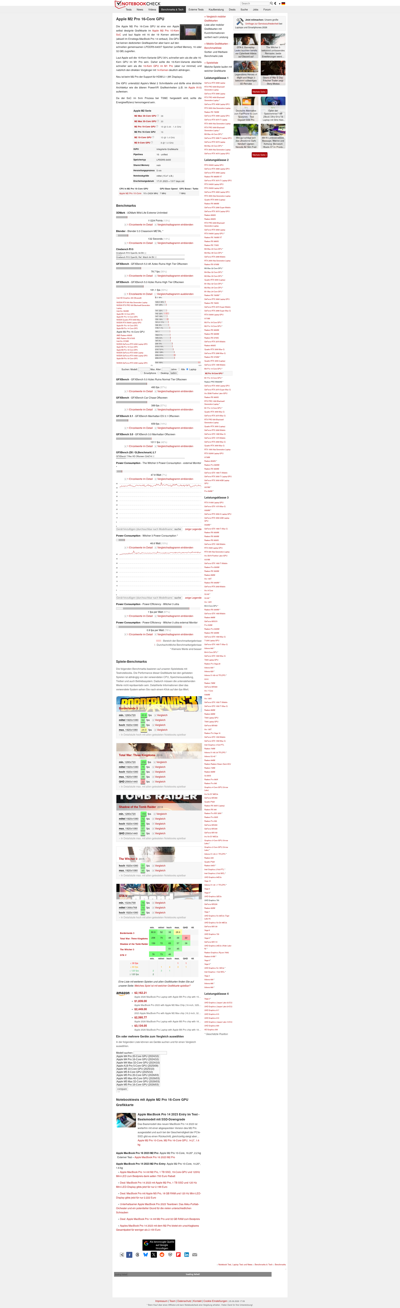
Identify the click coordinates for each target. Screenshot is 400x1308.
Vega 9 (207, 888)
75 (143, 767)
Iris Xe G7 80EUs (211, 836)
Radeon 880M (209, 617)
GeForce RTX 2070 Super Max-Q (217, 389)
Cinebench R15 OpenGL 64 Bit (131, 250)
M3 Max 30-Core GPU (213, 276)
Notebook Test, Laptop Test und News (235, 1264)
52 (143, 720)
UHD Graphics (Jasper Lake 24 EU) (218, 1006)
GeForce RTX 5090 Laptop (214, 83)
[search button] (271, 3)
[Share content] (122, 1255)
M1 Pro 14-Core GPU (212, 408)
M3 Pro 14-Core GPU (212, 368)
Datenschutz (184, 1301)
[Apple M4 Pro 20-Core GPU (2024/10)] (138, 1056)
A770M (207, 318)
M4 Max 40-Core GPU (213, 146)
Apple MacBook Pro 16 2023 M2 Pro (155, 1157)
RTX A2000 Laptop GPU (213, 453)
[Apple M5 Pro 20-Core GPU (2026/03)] (138, 1075)
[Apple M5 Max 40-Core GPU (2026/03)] (138, 1078)
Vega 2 (207, 998)
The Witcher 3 (128, 859)
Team (172, 1301)
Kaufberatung (216, 9)
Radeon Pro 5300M (211, 629)
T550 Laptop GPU (211, 717)
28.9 (144, 730)
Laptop (192, 369)
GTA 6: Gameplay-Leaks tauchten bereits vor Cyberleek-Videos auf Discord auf (246, 52)
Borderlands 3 (128, 708)
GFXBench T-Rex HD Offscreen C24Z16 (136, 454)
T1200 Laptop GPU (211, 640)
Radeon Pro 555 (210, 821)
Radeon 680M (209, 714)
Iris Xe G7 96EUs (211, 794)
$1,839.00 (140, 1001)
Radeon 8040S (210, 461)
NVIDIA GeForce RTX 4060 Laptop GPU (132, 355)
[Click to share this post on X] (154, 1255)
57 (143, 828)
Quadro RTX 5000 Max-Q (214, 349)
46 (143, 912)
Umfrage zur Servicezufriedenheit (262, 23)
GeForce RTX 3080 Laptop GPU (217, 168)
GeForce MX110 (210, 942)
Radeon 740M (209, 768)
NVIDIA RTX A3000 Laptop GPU (129, 322)
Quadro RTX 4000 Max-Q (214, 411)
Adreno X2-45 (209, 756)
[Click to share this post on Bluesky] (146, 1255)
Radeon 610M (209, 956)
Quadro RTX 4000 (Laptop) (214, 361)
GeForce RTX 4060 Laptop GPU (217, 192)
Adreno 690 (208, 979)
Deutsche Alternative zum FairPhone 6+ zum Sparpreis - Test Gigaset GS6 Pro (246, 115)
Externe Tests (196, 9)
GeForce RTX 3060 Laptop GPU (217, 299)
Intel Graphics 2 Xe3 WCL (214, 873)
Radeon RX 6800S (211, 241)
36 (143, 776)
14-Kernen (162, 70)
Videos (152, 9)
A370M (207, 559)
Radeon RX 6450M (211, 582)
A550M (207, 510)
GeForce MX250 (210, 825)
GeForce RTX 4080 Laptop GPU (217, 115)
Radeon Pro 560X (211, 779)
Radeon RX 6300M (211, 609)
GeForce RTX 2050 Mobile (214, 586)
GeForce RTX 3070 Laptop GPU (217, 211)
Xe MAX (207, 775)
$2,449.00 (140, 1009)
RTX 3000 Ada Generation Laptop (217, 196)
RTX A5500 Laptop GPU (213, 165)
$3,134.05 (140, 1025)
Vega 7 (207, 912)
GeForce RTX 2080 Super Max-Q (217, 310)
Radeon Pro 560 (210, 783)
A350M (207, 694)
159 (144, 814)
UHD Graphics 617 (211, 1010)
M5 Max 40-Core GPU (213, 134)
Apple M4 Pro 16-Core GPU (127, 358)
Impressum (161, 1301)
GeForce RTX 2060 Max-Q (214, 442)
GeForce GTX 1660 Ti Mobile (215, 472)
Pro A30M (208, 625)
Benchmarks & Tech (172, 9)
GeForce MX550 (210, 686)
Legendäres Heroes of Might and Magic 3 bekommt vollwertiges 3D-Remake (246, 79)
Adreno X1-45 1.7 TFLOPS (214, 885)
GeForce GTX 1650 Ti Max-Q (216, 644)
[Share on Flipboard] (178, 1255)
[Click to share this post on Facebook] (129, 1255)
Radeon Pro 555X (211, 817)
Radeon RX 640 (210, 809)
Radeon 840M (209, 760)
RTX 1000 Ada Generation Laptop (217, 449)
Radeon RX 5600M (211, 468)
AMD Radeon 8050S (124, 335)
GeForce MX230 (210, 904)
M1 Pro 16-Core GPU (212, 378)
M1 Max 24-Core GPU (213, 291)
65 (143, 823)
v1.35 (118, 1092)
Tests (129, 9)
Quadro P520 (209, 861)
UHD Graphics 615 (211, 1014)
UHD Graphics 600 (211, 1025)
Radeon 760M (209, 748)
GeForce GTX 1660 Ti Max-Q (216, 528)
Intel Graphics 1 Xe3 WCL (214, 972)
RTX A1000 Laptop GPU (213, 502)
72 (143, 818)
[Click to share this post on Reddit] (162, 1255)
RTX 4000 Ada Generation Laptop (217, 123)
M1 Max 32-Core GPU (213, 283)
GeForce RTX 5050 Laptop (214, 229)
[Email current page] (195, 1255)
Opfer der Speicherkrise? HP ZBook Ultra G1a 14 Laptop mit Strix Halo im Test (273, 115)
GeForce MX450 (210, 725)
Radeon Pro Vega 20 (212, 663)
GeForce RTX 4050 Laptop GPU (217, 385)
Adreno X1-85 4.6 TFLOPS (214, 675)
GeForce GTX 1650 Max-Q (214, 656)
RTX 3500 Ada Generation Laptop (217, 149)
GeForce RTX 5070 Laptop (214, 142)
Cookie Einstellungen (215, 1301)
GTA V (123, 896)
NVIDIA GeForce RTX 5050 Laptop (130, 352)
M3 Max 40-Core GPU (213, 249)
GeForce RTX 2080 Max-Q (214, 353)
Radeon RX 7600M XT (213, 237)
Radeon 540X (209, 865)
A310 (206, 679)
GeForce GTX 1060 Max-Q (214, 636)
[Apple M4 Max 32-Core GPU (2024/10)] (138, 1062)
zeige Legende (193, 529)
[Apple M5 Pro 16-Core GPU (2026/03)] (138, 1084)
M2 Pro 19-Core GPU (144, 126)
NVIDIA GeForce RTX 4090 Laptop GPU (132, 363)
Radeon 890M (209, 575)
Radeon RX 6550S (211, 540)
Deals (232, 9)
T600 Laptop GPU (211, 660)
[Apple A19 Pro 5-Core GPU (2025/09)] (138, 1066)
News (140, 9)
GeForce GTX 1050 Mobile (214, 737)
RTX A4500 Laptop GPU (213, 184)
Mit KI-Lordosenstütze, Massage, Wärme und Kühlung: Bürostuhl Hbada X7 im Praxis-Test (273, 142)
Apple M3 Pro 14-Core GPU (127, 328)
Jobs (255, 9)
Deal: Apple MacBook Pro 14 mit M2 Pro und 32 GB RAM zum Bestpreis (160, 1219)
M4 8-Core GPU (210, 652)
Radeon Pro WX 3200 (212, 813)
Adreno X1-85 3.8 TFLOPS (214, 752)
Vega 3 (207, 975)
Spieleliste (211, 62)
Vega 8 (207, 892)
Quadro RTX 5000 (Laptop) (214, 280)
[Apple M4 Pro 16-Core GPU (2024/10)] (138, 1059)
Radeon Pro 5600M (211, 465)
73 (143, 907)
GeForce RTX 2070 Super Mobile (217, 307)
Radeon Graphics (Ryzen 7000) (216, 952)
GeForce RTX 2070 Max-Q (214, 415)
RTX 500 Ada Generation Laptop (217, 551)
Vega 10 (207, 881)
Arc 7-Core (208, 690)
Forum (267, 9)
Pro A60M (208, 491)
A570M (207, 487)
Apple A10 (194, 87)
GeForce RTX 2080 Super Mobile (217, 207)
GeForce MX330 (210, 828)
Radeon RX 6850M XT (213, 176)
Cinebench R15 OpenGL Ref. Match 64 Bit (136, 257)
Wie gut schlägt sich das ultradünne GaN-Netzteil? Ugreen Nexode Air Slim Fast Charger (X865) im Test (246, 142)
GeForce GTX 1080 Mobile (214, 364)
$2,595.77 (140, 1017)
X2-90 (206, 594)
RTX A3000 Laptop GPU (213, 314)
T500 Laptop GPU (211, 721)
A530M (207, 524)
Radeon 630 (209, 858)
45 (143, 870)
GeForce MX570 (210, 621)
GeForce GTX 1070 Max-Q (214, 506)
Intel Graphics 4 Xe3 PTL (214, 745)
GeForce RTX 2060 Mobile (214, 430)
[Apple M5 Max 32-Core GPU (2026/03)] (138, 1081)
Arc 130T (208, 729)
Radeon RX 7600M (211, 295)
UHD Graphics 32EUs (213, 896)
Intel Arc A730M (123, 341)
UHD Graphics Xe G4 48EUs (215, 922)
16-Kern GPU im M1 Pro (158, 66)
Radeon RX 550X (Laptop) (214, 805)
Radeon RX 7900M (211, 112)
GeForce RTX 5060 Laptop (214, 172)
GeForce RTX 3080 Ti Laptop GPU (218, 138)
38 (143, 725)
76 (143, 902)
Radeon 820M (209, 908)
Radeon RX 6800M (211, 203)
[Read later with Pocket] (170, 1255)
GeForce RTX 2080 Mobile (214, 256)
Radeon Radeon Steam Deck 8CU (217, 764)
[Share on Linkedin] (187, 1255)
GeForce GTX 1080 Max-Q (214, 434)
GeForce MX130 (210, 926)
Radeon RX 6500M (211, 536)
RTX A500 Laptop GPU (213, 548)
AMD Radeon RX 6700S (126, 338)
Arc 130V (208, 698)
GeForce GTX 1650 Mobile (214, 613)
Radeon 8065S (210, 215)
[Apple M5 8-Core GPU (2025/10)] (138, 1072)
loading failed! (121, 1274)
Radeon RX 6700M (211, 264)
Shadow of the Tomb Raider (137, 807)
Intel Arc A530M (123, 311)
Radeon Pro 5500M (211, 567)
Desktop (164, 373)
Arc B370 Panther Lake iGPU (215, 555)
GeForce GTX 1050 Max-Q (214, 741)
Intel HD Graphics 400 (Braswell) (129, 298)
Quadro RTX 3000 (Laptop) (214, 426)
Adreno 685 (208, 983)
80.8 (144, 715)
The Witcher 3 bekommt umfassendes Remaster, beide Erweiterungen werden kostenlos (273, 52)
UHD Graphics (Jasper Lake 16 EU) (218, 1022)
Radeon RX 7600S (211, 303)
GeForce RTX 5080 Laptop (214, 93)
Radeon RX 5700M (211, 357)
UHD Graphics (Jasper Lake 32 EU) (218, 1002)
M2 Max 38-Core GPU (145, 115)
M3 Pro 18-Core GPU (212, 322)
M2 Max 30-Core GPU (145, 121)
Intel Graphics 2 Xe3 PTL (214, 869)
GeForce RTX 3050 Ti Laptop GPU (218, 476)
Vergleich (161, 715)
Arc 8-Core (208, 590)
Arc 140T (208, 578)
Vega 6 (207, 938)
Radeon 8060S (210, 219)
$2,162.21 (140, 993)
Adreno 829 (208, 671)
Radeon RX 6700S (211, 338)
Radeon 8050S (210, 345)
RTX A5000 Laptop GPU (213, 188)
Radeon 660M (209, 771)
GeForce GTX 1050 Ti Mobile (215, 702)
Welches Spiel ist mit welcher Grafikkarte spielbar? (162, 985)
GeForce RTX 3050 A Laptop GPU (217, 514)
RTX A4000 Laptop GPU (213, 233)
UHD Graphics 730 (211, 934)
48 (143, 771)
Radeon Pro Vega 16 (212, 733)
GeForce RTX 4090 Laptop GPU (217, 104)
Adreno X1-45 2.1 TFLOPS (214, 854)
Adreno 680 (208, 987)
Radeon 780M (209, 683)
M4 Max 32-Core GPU (213, 272)
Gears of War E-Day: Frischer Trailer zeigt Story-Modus (273, 80)
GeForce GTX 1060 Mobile (214, 544)
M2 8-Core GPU (142, 142)
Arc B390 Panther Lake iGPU (215, 393)
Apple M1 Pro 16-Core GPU (127, 325)
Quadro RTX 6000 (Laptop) (214, 199)
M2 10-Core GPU (142, 137)
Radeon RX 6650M (211, 330)
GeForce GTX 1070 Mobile (214, 438)
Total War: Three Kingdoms (137, 755)
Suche (244, 9)
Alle (182, 369)
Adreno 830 (208, 667)
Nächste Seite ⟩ (260, 91)
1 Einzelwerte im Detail (139, 224)
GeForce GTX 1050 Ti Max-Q (216, 706)
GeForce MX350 (210, 798)
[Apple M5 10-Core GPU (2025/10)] (138, 1069)
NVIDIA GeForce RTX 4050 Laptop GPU (132, 344)
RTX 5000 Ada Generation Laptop (217, 108)
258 (144, 762)
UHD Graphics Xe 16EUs (214, 968)
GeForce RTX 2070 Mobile (214, 341)
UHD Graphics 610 (211, 1018)
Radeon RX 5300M (211, 633)
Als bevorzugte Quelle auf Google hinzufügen (162, 1245)
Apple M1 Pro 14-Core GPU (127, 316)
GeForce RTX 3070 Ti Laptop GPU (218, 180)
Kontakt (197, 1301)
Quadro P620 (209, 801)
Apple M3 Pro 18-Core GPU (127, 350)
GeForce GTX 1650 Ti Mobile (215, 563)
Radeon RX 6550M (211, 532)
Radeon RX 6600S (211, 397)
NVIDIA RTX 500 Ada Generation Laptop (132, 302)
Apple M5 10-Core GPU (126, 314)
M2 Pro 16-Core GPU (213, 373)
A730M (207, 457)
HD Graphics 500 (211, 1029)
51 (143, 865)
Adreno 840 (208, 648)
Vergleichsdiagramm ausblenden (174, 294)
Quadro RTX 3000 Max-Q (214, 445)
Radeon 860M (209, 710)
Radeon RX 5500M (211, 571)
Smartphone (149, 373)
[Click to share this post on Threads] (137, 1255)
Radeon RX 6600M (211, 334)
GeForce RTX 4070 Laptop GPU (217, 153)
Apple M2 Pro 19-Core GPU (127, 347)
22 (143, 781)
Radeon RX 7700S (211, 245)
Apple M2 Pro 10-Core (130, 193)
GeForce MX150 (210, 832)
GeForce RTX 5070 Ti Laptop (215, 119)
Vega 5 (207, 964)
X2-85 (206, 598)
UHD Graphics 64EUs (213, 877)
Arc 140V (208, 602)
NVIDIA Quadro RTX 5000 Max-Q (129, 319)
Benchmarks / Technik (284, 1264)
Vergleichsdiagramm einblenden (174, 224)
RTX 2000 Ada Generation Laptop (217, 260)
